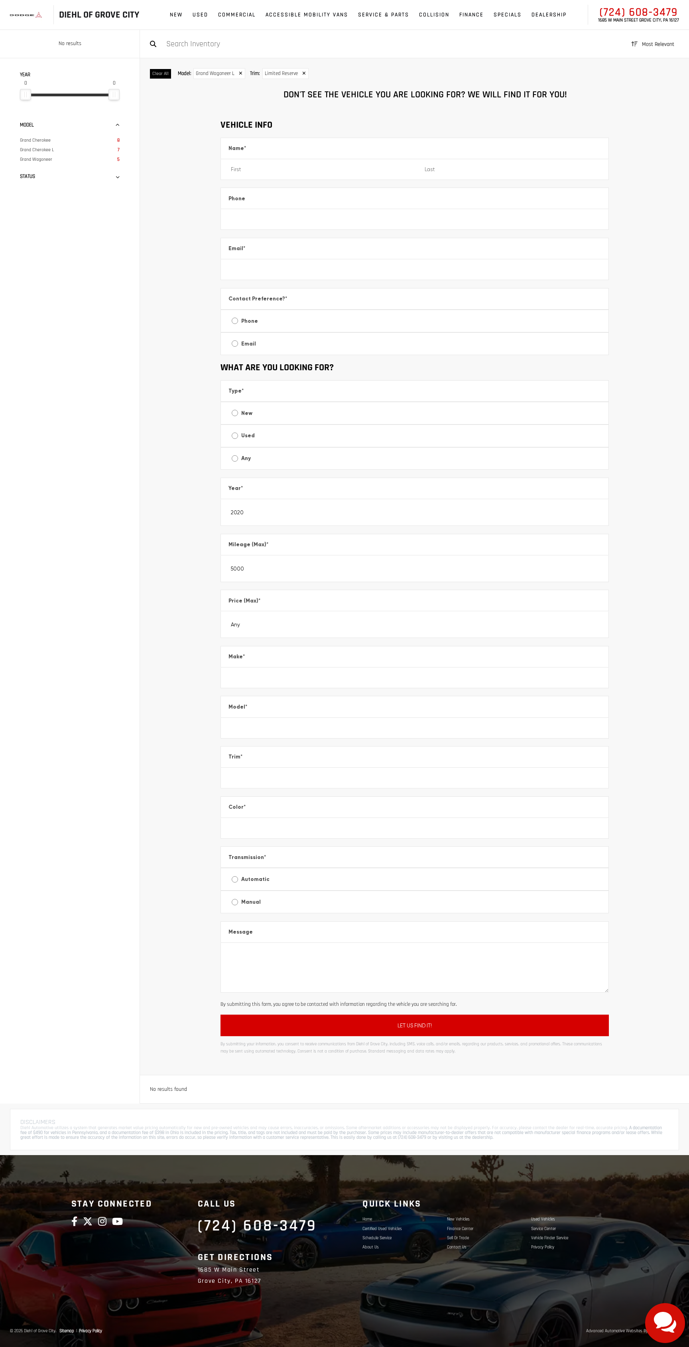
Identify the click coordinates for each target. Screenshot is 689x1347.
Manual (251, 902)
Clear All (160, 74)
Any (246, 458)
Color (237, 807)
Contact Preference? (257, 298)
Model (237, 706)
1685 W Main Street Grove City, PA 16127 (638, 20)
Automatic (255, 879)
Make (236, 656)
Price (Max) (244, 600)
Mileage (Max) (248, 544)
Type (236, 390)
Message (240, 931)
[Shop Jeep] (29, 15)
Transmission (247, 857)
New (246, 413)
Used (248, 435)
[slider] (25, 94)
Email (236, 248)
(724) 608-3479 (639, 12)
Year (235, 488)
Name (237, 148)
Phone (236, 198)
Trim (235, 756)
